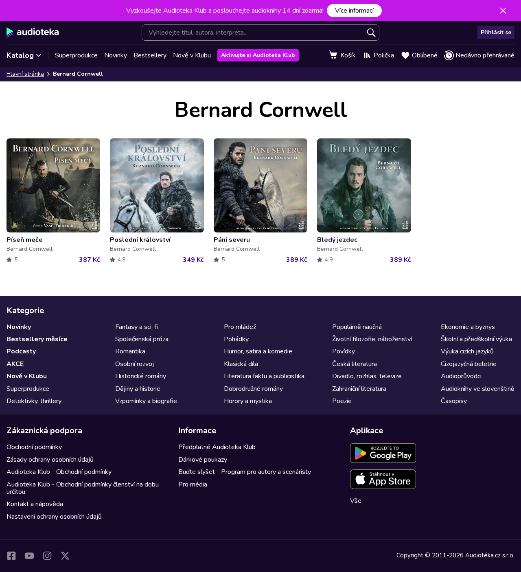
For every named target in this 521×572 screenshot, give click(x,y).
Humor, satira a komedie (258, 351)
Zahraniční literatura (359, 388)
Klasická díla (241, 363)
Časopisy (454, 401)
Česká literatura (354, 363)
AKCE (15, 363)
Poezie (342, 401)
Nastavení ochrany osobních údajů (54, 516)
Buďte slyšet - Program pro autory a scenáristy (244, 471)
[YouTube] (29, 556)
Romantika (130, 351)
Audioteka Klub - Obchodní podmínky (59, 471)
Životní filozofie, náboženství (372, 339)
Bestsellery (150, 55)
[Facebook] (11, 556)
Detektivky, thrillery (34, 401)
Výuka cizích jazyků (467, 351)
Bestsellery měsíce (37, 339)
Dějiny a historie (137, 388)
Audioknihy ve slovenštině (477, 388)
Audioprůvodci (461, 376)
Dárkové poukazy (202, 459)
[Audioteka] (33, 33)
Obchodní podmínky (34, 447)
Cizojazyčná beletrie (469, 363)
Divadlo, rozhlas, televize (367, 376)
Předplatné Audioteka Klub (217, 447)
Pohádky (236, 339)
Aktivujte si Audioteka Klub (258, 55)
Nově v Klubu (192, 55)
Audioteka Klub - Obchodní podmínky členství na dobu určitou (83, 488)
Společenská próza (142, 339)
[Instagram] (47, 556)
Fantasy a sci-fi (136, 326)
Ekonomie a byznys (468, 326)
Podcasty (21, 351)
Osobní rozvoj (134, 363)
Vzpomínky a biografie (146, 401)
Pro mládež (240, 326)
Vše (355, 500)
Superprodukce (76, 55)
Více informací (354, 10)
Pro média (192, 484)
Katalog (20, 55)
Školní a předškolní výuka (476, 339)
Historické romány (140, 376)
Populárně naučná (357, 326)
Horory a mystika (248, 401)
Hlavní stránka (25, 74)
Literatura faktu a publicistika (264, 376)
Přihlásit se (496, 32)
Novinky (115, 55)
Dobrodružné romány (253, 388)
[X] (65, 556)
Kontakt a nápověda (35, 504)
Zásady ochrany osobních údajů (50, 459)
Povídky (343, 351)
